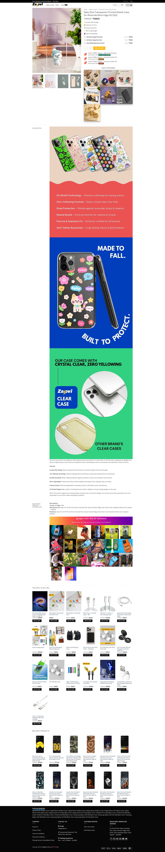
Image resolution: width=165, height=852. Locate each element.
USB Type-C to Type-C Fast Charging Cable (106, 613)
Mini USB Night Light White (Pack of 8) (107, 648)
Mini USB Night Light (54, 682)
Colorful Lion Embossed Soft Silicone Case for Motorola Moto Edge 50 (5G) (55, 794)
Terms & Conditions (38, 833)
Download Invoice (89, 830)
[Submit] (122, 5)
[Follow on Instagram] (114, 839)
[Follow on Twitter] (117, 839)
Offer (62, 5)
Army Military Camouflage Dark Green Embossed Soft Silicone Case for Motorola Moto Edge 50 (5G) (73, 758)
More (57, 5)
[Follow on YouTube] (126, 839)
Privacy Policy (36, 830)
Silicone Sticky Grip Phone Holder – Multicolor (90, 648)
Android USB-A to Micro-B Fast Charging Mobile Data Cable (124, 683)
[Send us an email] (120, 839)
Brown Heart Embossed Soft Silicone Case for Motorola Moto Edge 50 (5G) (89, 758)
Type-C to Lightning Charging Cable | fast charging (38, 717)
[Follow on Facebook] (111, 839)
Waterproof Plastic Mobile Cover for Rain (39, 682)
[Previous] (35, 40)
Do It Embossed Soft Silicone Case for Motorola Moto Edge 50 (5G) (56, 757)
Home (85, 9)
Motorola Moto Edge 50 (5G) (107, 9)
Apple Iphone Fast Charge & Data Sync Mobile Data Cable (124, 614)
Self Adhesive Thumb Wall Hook (73, 613)
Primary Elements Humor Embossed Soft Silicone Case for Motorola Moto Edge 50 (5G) (124, 758)
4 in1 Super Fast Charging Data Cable (90, 682)
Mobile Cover (50, 5)
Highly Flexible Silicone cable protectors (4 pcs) (73, 682)
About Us (35, 827)
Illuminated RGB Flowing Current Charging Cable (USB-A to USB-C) (39, 614)
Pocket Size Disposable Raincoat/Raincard (55, 648)
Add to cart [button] (37, 620)
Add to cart (99, 48)
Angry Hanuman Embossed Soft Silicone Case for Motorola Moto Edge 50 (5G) (90, 794)
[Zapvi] (37, 5)
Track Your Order (89, 827)
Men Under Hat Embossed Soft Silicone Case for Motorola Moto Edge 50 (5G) (107, 794)
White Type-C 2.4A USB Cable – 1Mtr (89, 613)
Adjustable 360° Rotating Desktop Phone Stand (107, 682)
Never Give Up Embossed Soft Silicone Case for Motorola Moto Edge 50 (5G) (124, 794)
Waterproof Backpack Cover (72, 648)
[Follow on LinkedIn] (123, 839)
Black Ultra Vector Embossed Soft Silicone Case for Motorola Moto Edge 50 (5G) (38, 758)
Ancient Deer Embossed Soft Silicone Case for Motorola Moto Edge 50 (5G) (72, 794)
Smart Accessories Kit (38, 647)
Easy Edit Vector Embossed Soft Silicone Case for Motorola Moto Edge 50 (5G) (107, 758)
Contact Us (125, 1)
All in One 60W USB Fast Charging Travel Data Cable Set (123, 649)
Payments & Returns (38, 837)
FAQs (131, 1)
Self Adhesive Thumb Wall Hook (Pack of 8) (56, 613)
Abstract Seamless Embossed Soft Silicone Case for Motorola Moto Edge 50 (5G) (38, 794)
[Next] (77, 40)
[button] (128, 5)
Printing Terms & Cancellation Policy (43, 840)
